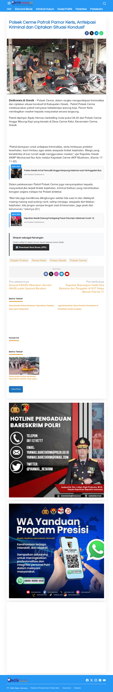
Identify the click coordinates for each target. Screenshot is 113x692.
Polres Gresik (58, 260)
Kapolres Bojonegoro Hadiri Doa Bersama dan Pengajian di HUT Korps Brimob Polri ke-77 (81, 286)
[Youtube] (67, 274)
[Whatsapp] (101, 33)
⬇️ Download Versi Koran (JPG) (31, 247)
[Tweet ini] (92, 33)
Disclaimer (66, 688)
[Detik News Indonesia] (22, 3)
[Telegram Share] (96, 33)
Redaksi (77, 688)
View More (16, 389)
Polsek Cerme (78, 260)
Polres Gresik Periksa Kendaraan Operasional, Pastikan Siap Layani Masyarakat (31, 307)
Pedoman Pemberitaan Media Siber (45, 688)
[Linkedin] (61, 274)
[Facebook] (46, 274)
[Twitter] (51, 274)
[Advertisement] (59, 136)
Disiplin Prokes (19, 260)
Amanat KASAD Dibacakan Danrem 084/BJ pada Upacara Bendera (30, 285)
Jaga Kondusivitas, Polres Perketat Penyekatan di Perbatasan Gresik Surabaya (78, 307)
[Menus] (9, 3)
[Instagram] (56, 274)
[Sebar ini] (87, 33)
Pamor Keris (39, 260)
